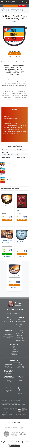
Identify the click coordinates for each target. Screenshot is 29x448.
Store (7, 9)
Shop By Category (10, 6)
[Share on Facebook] (11, 216)
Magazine (8, 330)
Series (21, 9)
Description (3, 61)
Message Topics (11, 61)
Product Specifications (20, 61)
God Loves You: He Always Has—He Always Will (12, 10)
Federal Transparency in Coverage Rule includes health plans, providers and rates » (13, 415)
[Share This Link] (9, 216)
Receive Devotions (14, 445)
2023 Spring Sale (15, 9)
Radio (8, 318)
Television (20, 318)
